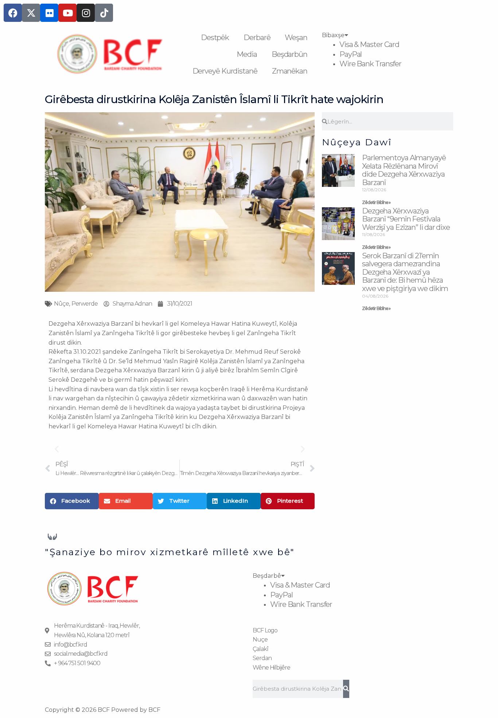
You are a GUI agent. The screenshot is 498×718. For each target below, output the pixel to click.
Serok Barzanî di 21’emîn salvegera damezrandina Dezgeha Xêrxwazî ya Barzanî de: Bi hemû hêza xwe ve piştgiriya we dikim (405, 272)
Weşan (296, 37)
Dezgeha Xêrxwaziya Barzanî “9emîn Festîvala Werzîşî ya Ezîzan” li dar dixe (406, 219)
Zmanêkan (289, 71)
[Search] (346, 689)
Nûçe (61, 303)
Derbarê (257, 37)
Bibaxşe (333, 35)
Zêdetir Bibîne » (376, 202)
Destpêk (215, 37)
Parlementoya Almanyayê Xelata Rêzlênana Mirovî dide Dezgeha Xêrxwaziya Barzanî (404, 170)
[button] (56, 448)
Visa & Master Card (369, 44)
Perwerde (84, 303)
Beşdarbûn (289, 54)
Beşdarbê (267, 575)
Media (247, 54)
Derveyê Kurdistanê (224, 71)
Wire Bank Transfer (370, 63)
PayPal (350, 54)
